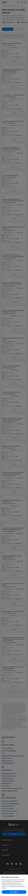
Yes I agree (14, 892)
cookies (8, 880)
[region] (14, 885)
